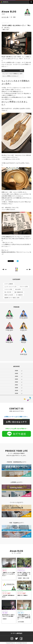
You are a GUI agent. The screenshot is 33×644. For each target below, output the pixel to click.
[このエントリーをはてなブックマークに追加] (17, 261)
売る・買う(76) (7, 292)
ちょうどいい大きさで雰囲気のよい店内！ (12, 73)
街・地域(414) (19, 294)
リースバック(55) (8, 289)
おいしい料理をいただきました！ (10, 76)
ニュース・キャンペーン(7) (10, 286)
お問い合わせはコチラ (16, 422)
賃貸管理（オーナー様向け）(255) (11, 297)
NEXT (27, 269)
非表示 (21, 70)
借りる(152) (18, 289)
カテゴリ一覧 (5, 17)
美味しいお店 (5, 29)
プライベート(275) (24, 286)
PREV (6, 269)
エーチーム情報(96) (8, 283)
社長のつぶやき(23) (8, 294)
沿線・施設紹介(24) (18, 292)
